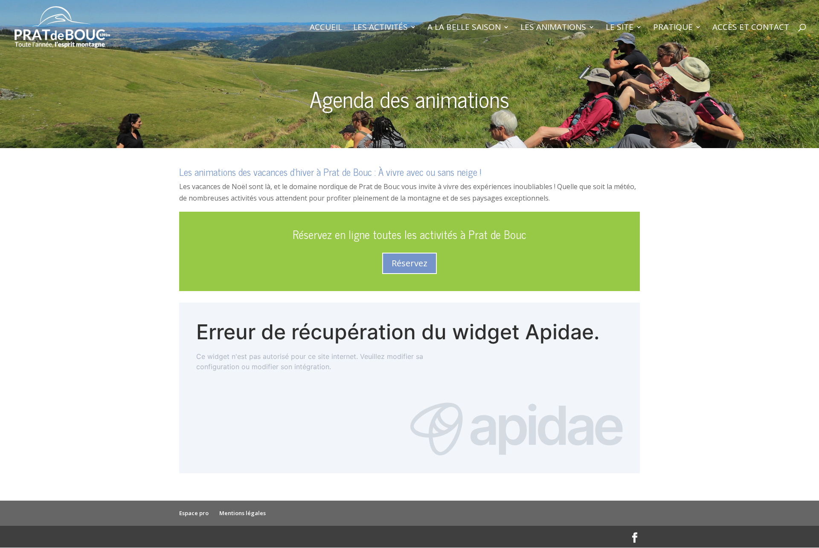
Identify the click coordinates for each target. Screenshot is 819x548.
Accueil (326, 28)
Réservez (409, 263)
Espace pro (194, 513)
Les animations (553, 28)
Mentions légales (242, 513)
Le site (619, 28)
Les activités (380, 28)
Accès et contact (750, 28)
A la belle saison (464, 28)
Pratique (673, 28)
